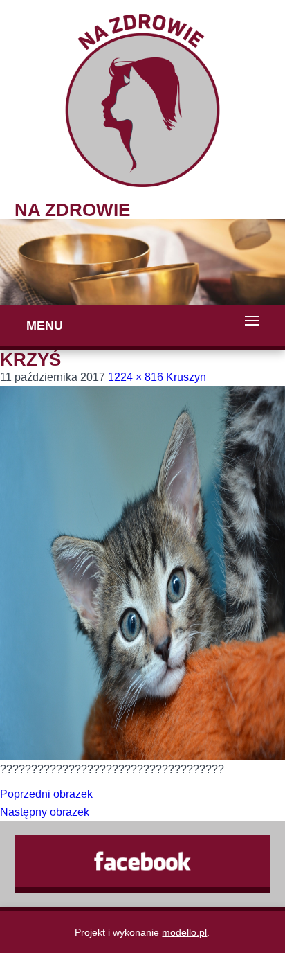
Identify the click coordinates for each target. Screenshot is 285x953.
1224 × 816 (135, 377)
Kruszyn (186, 377)
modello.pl (184, 932)
